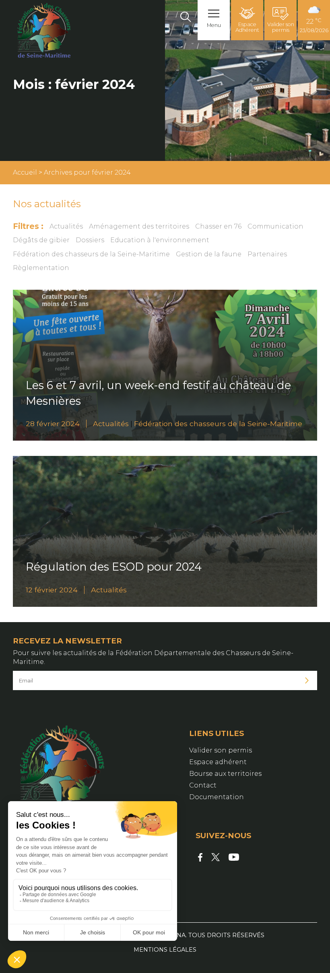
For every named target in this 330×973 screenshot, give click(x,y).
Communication (275, 226)
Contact (203, 785)
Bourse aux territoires (225, 773)
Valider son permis (280, 27)
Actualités (66, 226)
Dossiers (90, 240)
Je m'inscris (307, 681)
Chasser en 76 (218, 226)
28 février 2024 (53, 423)
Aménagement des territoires (139, 226)
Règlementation (41, 268)
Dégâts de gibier (41, 240)
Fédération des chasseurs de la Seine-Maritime (91, 254)
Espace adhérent (218, 762)
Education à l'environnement (159, 240)
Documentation (216, 797)
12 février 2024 (52, 589)
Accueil (25, 172)
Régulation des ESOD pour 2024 (114, 566)
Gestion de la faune (208, 254)
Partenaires (267, 254)
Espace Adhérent (247, 27)
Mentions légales (165, 949)
